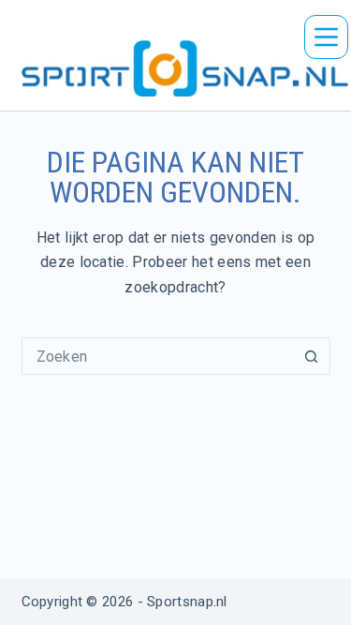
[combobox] (158, 356)
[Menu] (326, 37)
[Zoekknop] (311, 356)
